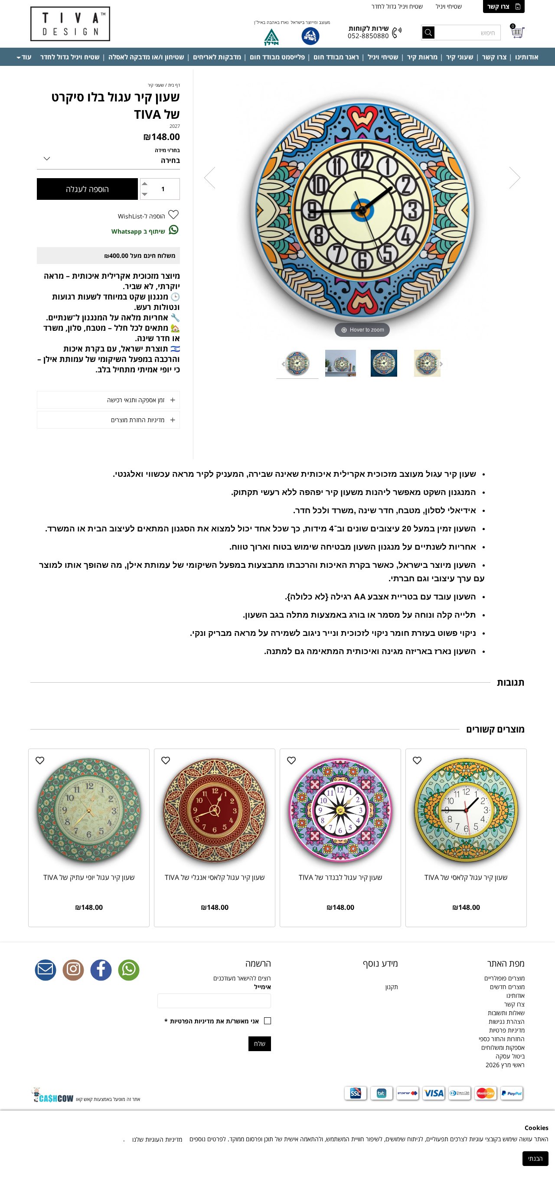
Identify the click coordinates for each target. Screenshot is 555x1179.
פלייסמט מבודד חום (277, 56)
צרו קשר (498, 6)
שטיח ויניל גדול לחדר (397, 6)
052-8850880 (368, 35)
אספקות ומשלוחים (503, 1047)
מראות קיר (422, 56)
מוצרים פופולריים (504, 978)
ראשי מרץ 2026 (505, 1065)
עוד (27, 56)
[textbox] (341, 964)
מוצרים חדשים (507, 987)
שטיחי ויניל (449, 6)
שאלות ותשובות (506, 1013)
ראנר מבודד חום (336, 56)
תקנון (391, 987)
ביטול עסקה (510, 1056)
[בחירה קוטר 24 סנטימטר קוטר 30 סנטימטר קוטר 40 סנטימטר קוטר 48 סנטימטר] (108, 157)
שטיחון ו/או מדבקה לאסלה (146, 56)
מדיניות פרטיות (507, 1030)
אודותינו (527, 56)
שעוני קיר (459, 56)
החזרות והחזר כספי (502, 1039)
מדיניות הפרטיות (192, 1021)
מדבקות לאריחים (217, 56)
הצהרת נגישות (507, 1021)
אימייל (262, 987)
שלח (259, 1043)
